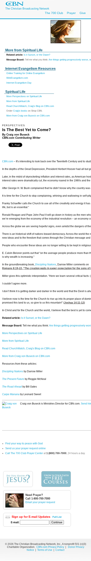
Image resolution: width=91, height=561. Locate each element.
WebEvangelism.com (17, 78)
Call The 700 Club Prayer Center (24, 453)
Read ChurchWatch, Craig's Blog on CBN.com (30, 106)
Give (83, 13)
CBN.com (7, 161)
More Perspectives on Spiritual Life (24, 96)
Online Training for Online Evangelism (25, 73)
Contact (59, 549)
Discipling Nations (45, 264)
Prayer (71, 13)
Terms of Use (45, 549)
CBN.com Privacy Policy (50, 547)
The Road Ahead (12, 386)
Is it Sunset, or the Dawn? (37, 54)
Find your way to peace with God (24, 443)
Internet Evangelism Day (19, 82)
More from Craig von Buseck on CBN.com (28, 115)
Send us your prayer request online (25, 448)
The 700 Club (54, 13)
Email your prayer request (40, 502)
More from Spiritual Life (18, 101)
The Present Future (13, 379)
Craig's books (20, 110)
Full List (57, 517)
